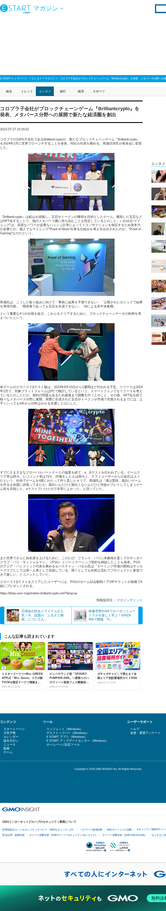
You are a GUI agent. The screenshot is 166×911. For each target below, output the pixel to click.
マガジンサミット (130, 600)
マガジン (50, 78)
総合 (9, 91)
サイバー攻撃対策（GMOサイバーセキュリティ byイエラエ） (63, 835)
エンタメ (37, 78)
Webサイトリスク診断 (119, 829)
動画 (6, 748)
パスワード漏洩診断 (91, 829)
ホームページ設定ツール (63, 744)
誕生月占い (11, 740)
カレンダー (11, 736)
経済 (81, 91)
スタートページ (14, 729)
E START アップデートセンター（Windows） (77, 740)
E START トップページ (13, 78)
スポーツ (99, 91)
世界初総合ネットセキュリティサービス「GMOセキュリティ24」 (38, 829)
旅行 (63, 91)
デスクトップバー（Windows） (67, 733)
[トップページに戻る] (16, 8)
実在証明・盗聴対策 (13, 835)
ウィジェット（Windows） (64, 729)
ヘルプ (134, 729)
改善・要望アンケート (145, 733)
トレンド (27, 91)
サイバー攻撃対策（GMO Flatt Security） (124, 835)
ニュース (9, 744)
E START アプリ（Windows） (66, 736)
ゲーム (8, 752)
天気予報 (9, 733)
